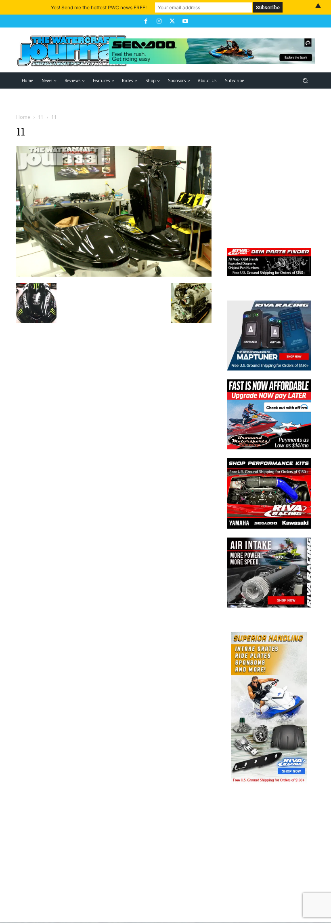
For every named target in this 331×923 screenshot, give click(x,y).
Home (23, 117)
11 (41, 117)
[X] (172, 21)
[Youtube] (184, 21)
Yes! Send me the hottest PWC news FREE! (99, 7)
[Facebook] (145, 21)
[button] (305, 81)
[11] (114, 274)
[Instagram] (159, 21)
